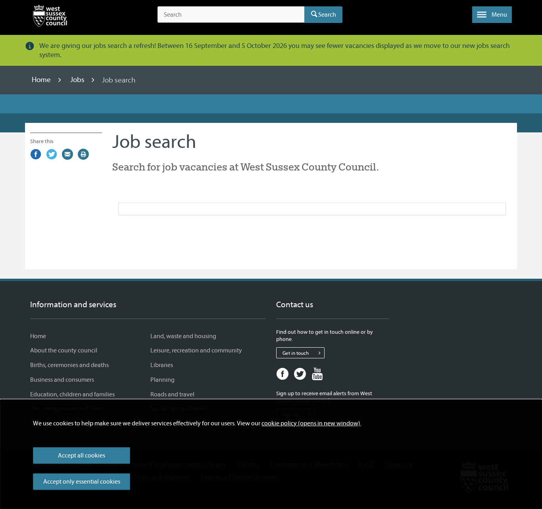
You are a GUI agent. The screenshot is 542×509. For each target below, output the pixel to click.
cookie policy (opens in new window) (310, 423)
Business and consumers (62, 379)
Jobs (78, 80)
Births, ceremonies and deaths (69, 365)
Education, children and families (72, 394)
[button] (492, 14)
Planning (162, 379)
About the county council (63, 350)
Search (327, 14)
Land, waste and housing (183, 336)
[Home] (50, 17)
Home (42, 80)
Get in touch (296, 353)
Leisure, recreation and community (196, 350)
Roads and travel (172, 394)
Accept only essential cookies (81, 481)
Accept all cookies (81, 455)
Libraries (161, 365)
